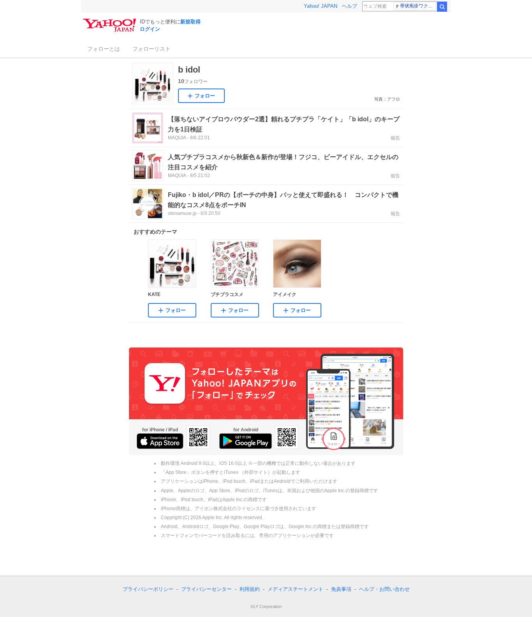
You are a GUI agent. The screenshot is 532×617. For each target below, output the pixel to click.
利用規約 (250, 589)
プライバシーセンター (206, 589)
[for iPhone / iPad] (160, 441)
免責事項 (341, 589)
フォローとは (103, 49)
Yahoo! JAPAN (320, 6)
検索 (442, 7)
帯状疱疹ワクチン (418, 6)
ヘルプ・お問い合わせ (384, 589)
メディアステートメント (295, 589)
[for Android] (245, 441)
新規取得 (190, 22)
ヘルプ (349, 6)
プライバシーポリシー (148, 589)
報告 (395, 138)
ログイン (150, 29)
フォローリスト (151, 49)
